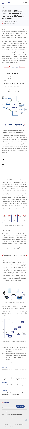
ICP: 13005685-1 (20, 424)
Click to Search (20, 406)
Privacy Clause (5, 426)
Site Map (12, 426)
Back (4, 7)
